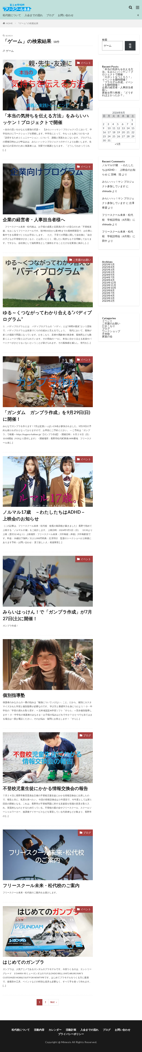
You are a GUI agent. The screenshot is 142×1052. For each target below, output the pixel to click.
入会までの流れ (34, 15)
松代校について (12, 15)
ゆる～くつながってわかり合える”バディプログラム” (47, 316)
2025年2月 (108, 272)
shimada (106, 191)
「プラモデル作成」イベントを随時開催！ (117, 83)
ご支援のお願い (82, 259)
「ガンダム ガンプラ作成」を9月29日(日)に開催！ (46, 416)
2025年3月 (108, 269)
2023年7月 (108, 293)
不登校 (106, 333)
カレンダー (55, 1029)
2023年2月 (108, 300)
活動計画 (71, 1029)
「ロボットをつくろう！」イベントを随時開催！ (117, 78)
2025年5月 (108, 264)
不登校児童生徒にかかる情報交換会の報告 (45, 788)
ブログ (50, 15)
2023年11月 (109, 285)
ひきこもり (108, 326)
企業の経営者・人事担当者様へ (34, 219)
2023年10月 (109, 287)
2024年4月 (108, 280)
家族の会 (107, 336)
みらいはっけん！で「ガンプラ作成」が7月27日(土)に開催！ (47, 615)
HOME (9, 23)
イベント (86, 62)
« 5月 (118, 143)
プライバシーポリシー (71, 1033)
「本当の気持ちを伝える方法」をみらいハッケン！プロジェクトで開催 (46, 119)
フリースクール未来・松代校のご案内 (41, 885)
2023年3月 (108, 298)
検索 (104, 39)
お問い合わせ (65, 15)
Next (52, 1002)
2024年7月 (108, 277)
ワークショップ (111, 331)
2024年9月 (108, 274)
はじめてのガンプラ (23, 962)
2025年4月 (108, 267)
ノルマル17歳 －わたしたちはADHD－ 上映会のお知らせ (46, 515)
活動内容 (39, 1029)
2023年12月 (109, 282)
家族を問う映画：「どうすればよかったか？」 (117, 94)
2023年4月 (108, 295)
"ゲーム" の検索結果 (28, 23)
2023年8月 (108, 290)
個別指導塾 (14, 695)
